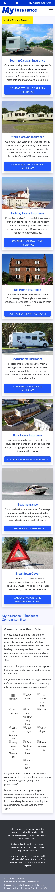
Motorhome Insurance (27, 359)
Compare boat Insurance (27, 528)
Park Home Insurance (27, 435)
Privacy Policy (11, 888)
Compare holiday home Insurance (27, 242)
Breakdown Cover (27, 573)
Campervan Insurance (14, 881)
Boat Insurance (27, 504)
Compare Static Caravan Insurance (27, 166)
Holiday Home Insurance (27, 213)
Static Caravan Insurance (27, 137)
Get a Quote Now (16, 20)
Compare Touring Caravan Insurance (27, 90)
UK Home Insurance (27, 289)
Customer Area (42, 2)
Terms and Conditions (31, 888)
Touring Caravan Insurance (27, 60)
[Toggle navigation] (51, 10)
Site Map (39, 885)
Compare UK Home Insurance (28, 313)
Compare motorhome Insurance (27, 388)
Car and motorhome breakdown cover (27, 599)
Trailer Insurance (24, 885)
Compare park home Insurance (27, 459)
